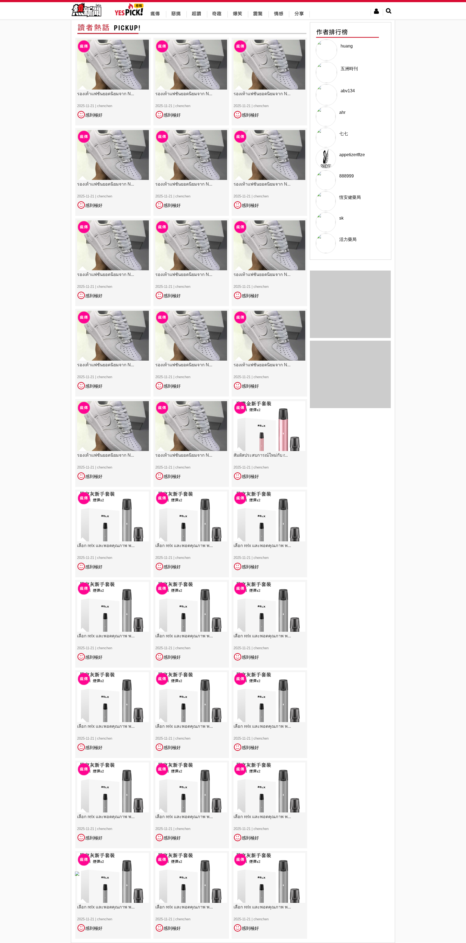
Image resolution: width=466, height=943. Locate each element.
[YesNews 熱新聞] (86, 17)
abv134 (348, 90)
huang (347, 46)
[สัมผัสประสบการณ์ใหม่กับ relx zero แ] (269, 442)
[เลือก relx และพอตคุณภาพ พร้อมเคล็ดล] (113, 533)
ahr (342, 112)
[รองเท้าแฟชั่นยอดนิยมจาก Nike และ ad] (113, 81)
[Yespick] (130, 14)
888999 (346, 176)
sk (341, 218)
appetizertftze (352, 154)
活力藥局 (348, 239)
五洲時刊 (349, 68)
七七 (343, 133)
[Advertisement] (350, 374)
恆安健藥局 (350, 197)
